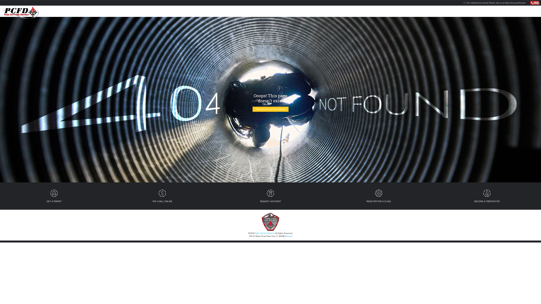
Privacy (289, 236)
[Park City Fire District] (19, 12)
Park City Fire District (264, 233)
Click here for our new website (271, 109)
